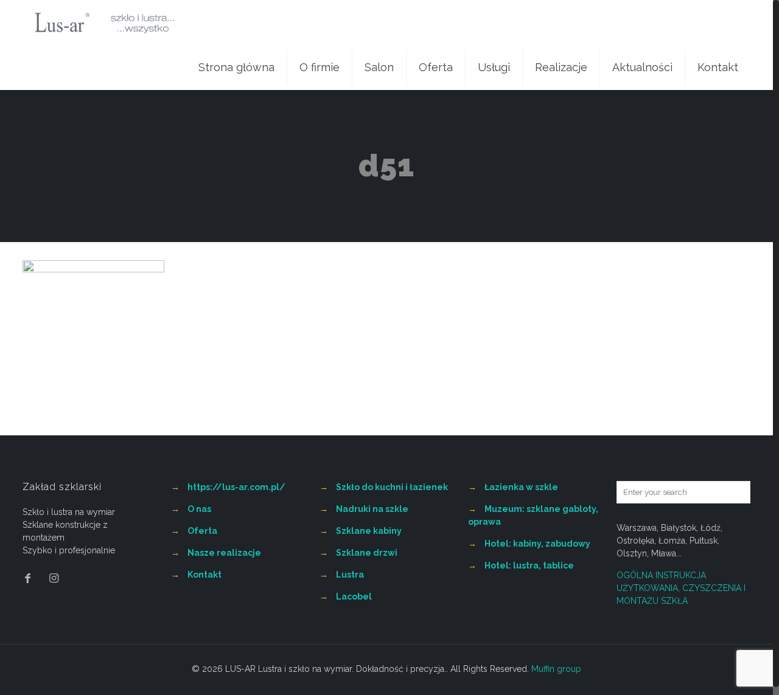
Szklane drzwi (366, 553)
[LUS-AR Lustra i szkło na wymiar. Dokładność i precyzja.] (104, 22)
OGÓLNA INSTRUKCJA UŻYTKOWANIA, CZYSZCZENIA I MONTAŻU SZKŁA (681, 588)
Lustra (350, 574)
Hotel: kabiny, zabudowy (537, 543)
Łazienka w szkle (521, 487)
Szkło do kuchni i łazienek (392, 487)
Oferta (202, 531)
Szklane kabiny (369, 531)
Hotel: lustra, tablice (529, 565)
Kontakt (204, 574)
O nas (199, 509)
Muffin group (556, 669)
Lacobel (354, 596)
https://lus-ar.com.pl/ (236, 487)
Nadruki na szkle (372, 509)
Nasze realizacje (224, 553)
